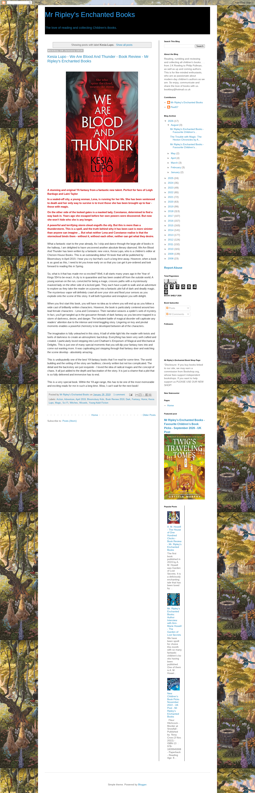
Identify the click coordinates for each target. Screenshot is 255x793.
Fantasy (136, 399)
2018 (171, 211)
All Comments (176, 314)
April (173, 158)
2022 (171, 192)
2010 (171, 249)
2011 (171, 244)
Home (94, 415)
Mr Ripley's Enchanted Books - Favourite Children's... (187, 130)
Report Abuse (173, 267)
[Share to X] (143, 395)
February (176, 167)
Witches (74, 403)
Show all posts (124, 44)
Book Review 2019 (115, 399)
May (173, 153)
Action (60, 399)
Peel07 (174, 107)
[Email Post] (130, 394)
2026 (171, 121)
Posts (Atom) (69, 420)
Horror (144, 399)
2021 (171, 197)
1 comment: (119, 394)
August (175, 125)
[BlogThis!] (140, 395)
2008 (171, 258)
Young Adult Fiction (98, 403)
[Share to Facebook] (146, 395)
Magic (58, 403)
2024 (171, 182)
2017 (171, 215)
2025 (171, 178)
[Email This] (137, 395)
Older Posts (149, 415)
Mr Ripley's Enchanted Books (90, 14)
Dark (128, 399)
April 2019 (81, 399)
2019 (171, 206)
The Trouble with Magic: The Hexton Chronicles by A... (186, 138)
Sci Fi (65, 403)
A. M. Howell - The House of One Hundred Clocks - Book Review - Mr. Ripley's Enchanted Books (174, 538)
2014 (171, 230)
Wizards (83, 403)
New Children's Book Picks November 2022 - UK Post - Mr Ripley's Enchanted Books (173, 705)
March (174, 162)
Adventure (69, 399)
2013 (171, 235)
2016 (171, 220)
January (175, 172)
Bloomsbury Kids (95, 399)
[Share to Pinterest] (150, 395)
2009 (171, 253)
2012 (171, 239)
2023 (171, 187)
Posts (171, 308)
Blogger (142, 784)
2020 (171, 201)
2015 (171, 225)
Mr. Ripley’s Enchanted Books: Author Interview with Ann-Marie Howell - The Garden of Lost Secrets (174, 621)
